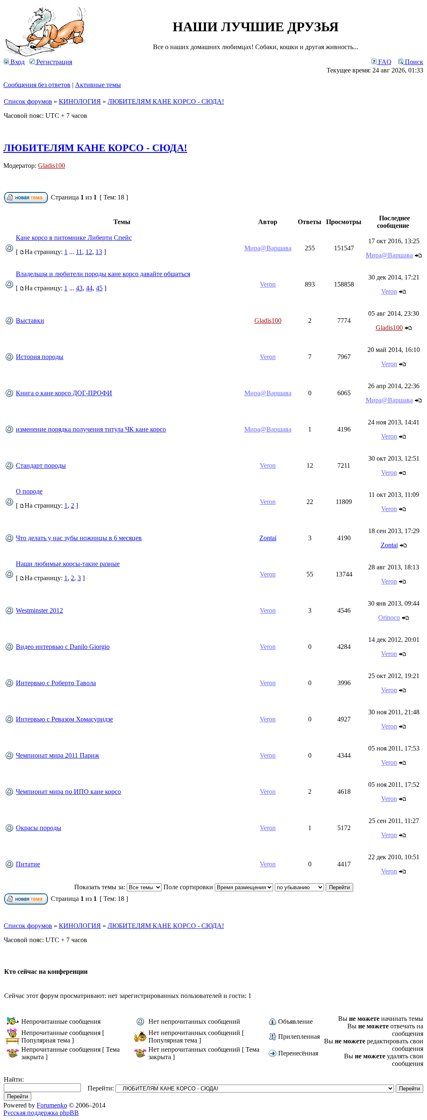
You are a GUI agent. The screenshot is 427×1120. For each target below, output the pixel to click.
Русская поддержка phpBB (41, 1112)
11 (79, 251)
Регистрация (53, 61)
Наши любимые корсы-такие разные (68, 563)
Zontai (267, 537)
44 (89, 288)
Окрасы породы (38, 827)
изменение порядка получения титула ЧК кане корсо (91, 429)
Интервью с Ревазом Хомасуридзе (64, 719)
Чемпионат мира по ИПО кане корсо (68, 791)
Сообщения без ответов (36, 84)
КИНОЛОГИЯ (80, 101)
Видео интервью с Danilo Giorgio (63, 646)
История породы (39, 356)
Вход (17, 61)
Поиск (413, 61)
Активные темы (98, 84)
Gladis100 (51, 165)
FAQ (384, 61)
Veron (268, 284)
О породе (29, 491)
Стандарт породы (41, 465)
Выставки (30, 320)
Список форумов (28, 101)
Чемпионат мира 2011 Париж (57, 755)
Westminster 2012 (39, 610)
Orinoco (389, 617)
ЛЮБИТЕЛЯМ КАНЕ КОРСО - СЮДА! (166, 101)
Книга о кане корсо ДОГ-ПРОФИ (64, 393)
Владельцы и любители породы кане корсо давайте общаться (103, 273)
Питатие (28, 864)
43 (79, 288)
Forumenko (52, 1105)
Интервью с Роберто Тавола (56, 682)
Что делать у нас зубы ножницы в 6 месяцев (79, 537)
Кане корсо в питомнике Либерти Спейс (74, 237)
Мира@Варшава (267, 248)
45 (99, 288)
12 (88, 251)
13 (98, 251)
